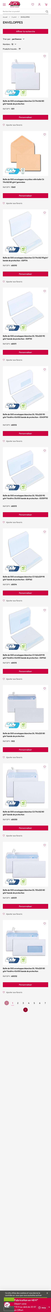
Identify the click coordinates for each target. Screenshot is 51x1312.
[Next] (25, 1010)
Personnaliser (25, 117)
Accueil (5, 17)
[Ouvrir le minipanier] (46, 4)
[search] (25, 11)
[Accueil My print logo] (14, 4)
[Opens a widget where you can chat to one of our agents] (42, 1308)
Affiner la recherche (25, 31)
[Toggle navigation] (4, 4)
